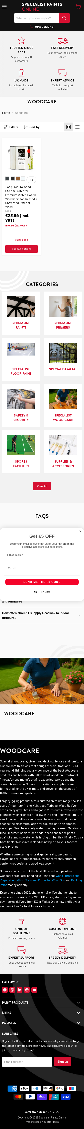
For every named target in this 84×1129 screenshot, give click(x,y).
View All (42, 486)
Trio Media (53, 1121)
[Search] (64, 18)
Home (6, 112)
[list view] (77, 127)
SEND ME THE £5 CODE (42, 581)
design (39, 1121)
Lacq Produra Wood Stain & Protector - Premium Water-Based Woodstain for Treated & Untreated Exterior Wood (21, 196)
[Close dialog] (80, 532)
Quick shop (21, 239)
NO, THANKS (42, 592)
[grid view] (68, 127)
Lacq (8, 210)
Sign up (62, 1061)
